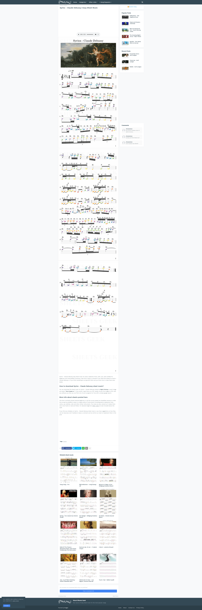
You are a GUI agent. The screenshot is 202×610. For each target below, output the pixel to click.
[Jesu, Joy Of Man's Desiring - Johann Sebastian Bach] (69, 565)
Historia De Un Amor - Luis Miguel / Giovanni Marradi (86, 580)
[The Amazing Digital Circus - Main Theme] (125, 36)
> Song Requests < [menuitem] (105, 2)
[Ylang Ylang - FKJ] (69, 470)
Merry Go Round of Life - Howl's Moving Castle (135, 30)
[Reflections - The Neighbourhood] (125, 17)
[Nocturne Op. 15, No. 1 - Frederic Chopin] (88, 533)
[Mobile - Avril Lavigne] (125, 68)
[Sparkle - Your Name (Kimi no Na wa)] (125, 43)
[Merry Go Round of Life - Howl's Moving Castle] (125, 30)
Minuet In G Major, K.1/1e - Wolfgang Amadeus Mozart (106, 485)
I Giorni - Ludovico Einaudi (106, 547)
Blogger (66, 607)
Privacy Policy (140, 607)
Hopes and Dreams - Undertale (135, 22)
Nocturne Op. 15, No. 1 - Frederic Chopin (88, 547)
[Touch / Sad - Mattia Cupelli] (108, 565)
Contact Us (131, 607)
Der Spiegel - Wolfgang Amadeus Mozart (88, 516)
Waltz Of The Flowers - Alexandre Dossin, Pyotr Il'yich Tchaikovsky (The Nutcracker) (68, 548)
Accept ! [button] (6, 605)
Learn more (16, 600)
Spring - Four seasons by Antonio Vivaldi (69, 516)
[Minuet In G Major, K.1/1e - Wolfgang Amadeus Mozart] (108, 470)
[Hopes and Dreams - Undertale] (125, 23)
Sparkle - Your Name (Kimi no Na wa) (135, 42)
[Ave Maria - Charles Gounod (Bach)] (108, 501)
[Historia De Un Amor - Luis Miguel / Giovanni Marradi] (88, 565)
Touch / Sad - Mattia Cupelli (106, 580)
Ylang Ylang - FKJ (64, 484)
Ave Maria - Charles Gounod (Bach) (106, 516)
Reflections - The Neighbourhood (134, 16)
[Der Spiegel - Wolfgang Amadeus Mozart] (88, 501)
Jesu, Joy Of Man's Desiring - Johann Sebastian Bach (67, 580)
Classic (65, 5)
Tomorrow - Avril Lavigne (134, 61)
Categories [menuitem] (82, 2)
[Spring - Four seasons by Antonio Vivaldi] (69, 501)
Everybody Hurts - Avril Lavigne (135, 54)
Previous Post (62, 596)
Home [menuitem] (75, 2)
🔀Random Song (132, 6)
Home (61, 5)
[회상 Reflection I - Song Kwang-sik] (88, 470)
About (124, 607)
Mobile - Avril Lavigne (135, 66)
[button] (142, 2)
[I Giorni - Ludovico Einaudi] (108, 533)
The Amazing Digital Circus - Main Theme (135, 35)
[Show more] (89, 448)
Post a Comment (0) (88, 591)
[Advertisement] (88, 21)
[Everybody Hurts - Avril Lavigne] (125, 55)
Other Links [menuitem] (92, 2)
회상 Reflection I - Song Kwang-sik (88, 485)
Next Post (115, 596)
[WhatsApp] (83, 448)
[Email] (86, 448)
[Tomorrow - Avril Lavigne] (125, 62)
